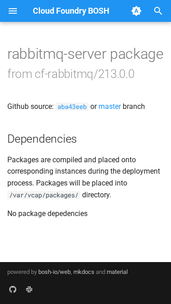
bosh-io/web (54, 271)
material (117, 271)
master (109, 106)
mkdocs (83, 271)
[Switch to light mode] (136, 11)
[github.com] (12, 289)
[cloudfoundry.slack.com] (29, 289)
